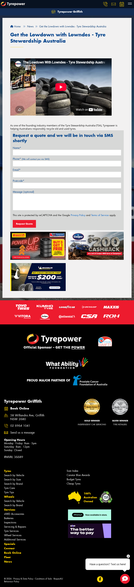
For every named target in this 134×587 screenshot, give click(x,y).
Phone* (31, 159)
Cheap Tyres (73, 483)
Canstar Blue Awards (78, 475)
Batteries (8, 518)
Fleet (7, 557)
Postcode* (18, 181)
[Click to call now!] (105, 4)
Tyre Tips (9, 492)
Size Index (72, 471)
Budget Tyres (74, 479)
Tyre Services (11, 531)
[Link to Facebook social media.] (100, 579)
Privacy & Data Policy (23, 578)
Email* (16, 170)
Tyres (7, 471)
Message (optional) (23, 192)
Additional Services (15, 539)
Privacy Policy (78, 215)
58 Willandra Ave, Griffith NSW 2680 (27, 417)
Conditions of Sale (43, 578)
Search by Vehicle (14, 475)
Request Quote (24, 223)
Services (9, 509)
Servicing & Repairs (15, 526)
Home (17, 26)
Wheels (9, 496)
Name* (17, 148)
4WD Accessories (14, 514)
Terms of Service (100, 215)
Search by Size (12, 479)
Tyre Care (9, 488)
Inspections (10, 522)
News (8, 561)
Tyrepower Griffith (70, 11)
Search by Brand (13, 484)
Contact (9, 548)
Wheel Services (12, 535)
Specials (9, 544)
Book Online (12, 553)
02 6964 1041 (20, 426)
